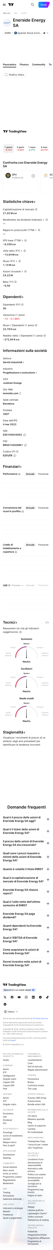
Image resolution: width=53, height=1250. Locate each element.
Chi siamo (32, 1116)
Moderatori (8, 1183)
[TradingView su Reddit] (5, 1004)
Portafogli (7, 1132)
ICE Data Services (40, 1018)
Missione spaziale (36, 1119)
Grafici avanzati (35, 1216)
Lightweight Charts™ (37, 1213)
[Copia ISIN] (24, 434)
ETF (5, 1072)
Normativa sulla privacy (35, 1169)
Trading (6, 1192)
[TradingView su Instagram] (26, 997)
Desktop (7, 1158)
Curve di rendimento (13, 1135)
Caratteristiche (35, 1060)
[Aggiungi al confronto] (33, 175)
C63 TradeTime (35, 1148)
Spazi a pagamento (12, 1218)
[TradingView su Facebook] (12, 997)
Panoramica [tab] (9, 64)
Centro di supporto (37, 1125)
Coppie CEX (8, 1082)
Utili (4, 1116)
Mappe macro (9, 1142)
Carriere (31, 1129)
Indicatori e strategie (13, 1208)
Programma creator (12, 1176)
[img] (44, 33)
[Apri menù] (4, 5)
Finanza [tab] (24, 64)
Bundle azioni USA (36, 1104)
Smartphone (9, 1154)
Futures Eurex (34, 1101)
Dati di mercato (35, 1066)
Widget (31, 1207)
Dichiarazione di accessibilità (35, 1179)
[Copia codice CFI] (15, 455)
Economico (8, 1113)
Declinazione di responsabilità (35, 1163)
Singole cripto (9, 1079)
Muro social (8, 1170)
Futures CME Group (37, 1098)
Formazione (8, 1195)
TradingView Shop (36, 1141)
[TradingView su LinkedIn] (33, 997)
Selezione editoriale (12, 1199)
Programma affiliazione (39, 1238)
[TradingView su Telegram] (40, 997)
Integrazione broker (37, 1234)
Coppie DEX (8, 1085)
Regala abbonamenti (38, 1069)
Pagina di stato (35, 1195)
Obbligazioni (9, 1075)
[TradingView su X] (5, 997)
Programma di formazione (34, 1242)
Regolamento (9, 1180)
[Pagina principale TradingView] (11, 5)
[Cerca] (32, 5)
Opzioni (6, 1139)
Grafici (6, 1060)
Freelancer (8, 1214)
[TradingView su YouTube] (19, 997)
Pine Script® (9, 1145)
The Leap (32, 1088)
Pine (5, 1088)
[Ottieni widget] (47, 622)
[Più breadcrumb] (15, 13)
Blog (30, 1122)
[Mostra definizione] (36, 209)
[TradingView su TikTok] (47, 997)
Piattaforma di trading (38, 1220)
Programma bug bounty (35, 1190)
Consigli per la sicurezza (34, 1184)
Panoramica (33, 1079)
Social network (10, 1167)
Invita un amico (10, 1173)
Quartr (13, 1040)
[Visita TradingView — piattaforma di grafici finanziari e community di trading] (15, 131)
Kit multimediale (35, 1132)
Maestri (6, 1211)
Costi (30, 1063)
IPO (4, 1123)
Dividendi (7, 1120)
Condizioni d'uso (35, 1159)
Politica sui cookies (37, 1174)
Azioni (6, 1069)
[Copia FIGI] (25, 445)
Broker (31, 1082)
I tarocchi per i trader (38, 1144)
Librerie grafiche (35, 1210)
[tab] (30, 474)
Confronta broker (36, 1085)
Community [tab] (38, 64)
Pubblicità (32, 1231)
